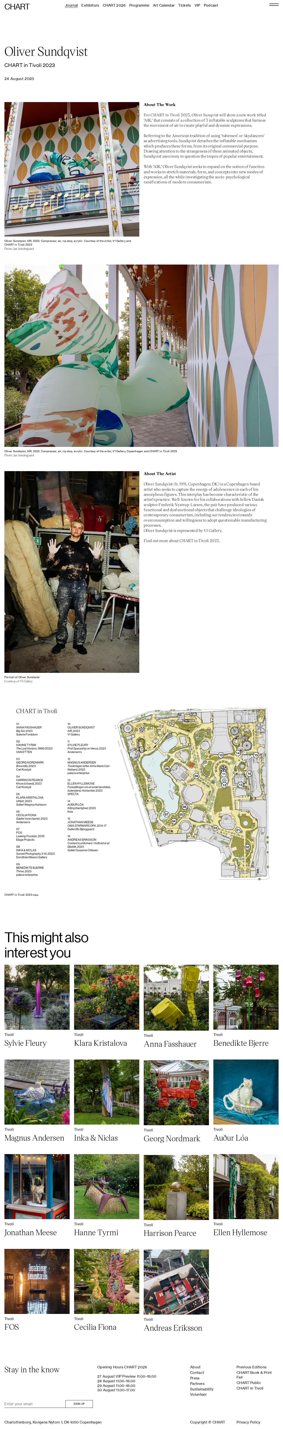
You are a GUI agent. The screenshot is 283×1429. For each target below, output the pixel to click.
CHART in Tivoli (250, 1388)
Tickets (184, 5)
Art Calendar (164, 5)
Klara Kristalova (100, 1042)
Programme (139, 5)
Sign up (79, 1403)
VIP (197, 5)
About (195, 1367)
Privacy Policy (248, 1422)
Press (195, 1378)
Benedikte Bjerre (241, 1042)
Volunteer (198, 1394)
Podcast (211, 5)
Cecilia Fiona (95, 1326)
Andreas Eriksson (173, 1327)
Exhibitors (90, 5)
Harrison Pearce (170, 1232)
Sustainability (201, 1389)
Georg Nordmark (172, 1138)
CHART (17, 6)
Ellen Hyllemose (240, 1232)
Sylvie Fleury (25, 1042)
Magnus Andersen (34, 1137)
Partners (197, 1383)
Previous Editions (251, 1367)
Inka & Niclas (96, 1137)
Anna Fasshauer (170, 1043)
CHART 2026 (114, 5)
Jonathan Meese (30, 1232)
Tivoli (9, 1034)
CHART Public (249, 1382)
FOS (11, 1326)
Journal (71, 5)
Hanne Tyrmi (96, 1232)
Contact (197, 1372)
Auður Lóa (230, 1137)
